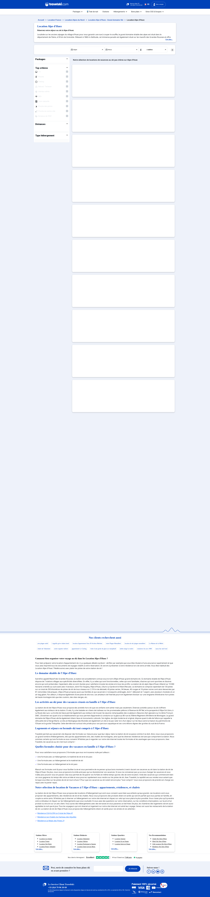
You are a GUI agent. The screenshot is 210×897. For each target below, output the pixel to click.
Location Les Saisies (45, 839)
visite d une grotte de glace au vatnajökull (103, 649)
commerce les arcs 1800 (144, 649)
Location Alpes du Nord (75, 20)
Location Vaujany (120, 839)
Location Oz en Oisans (122, 841)
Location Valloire (82, 841)
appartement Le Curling (79, 649)
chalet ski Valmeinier (44, 649)
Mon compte (159, 4)
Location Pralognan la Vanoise (86, 844)
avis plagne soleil (43, 643)
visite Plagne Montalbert (113, 643)
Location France (55, 20)
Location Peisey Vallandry (47, 847)
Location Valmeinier (83, 839)
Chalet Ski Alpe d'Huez (159, 839)
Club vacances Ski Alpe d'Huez (162, 844)
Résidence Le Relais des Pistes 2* (51, 820)
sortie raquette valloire (61, 649)
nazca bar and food (161, 649)
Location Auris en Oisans (122, 844)
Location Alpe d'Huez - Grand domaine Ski (106, 20)
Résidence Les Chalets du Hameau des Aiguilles (56, 817)
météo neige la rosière (126, 649)
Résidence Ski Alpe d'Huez (160, 847)
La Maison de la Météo (156, 643)
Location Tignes (44, 841)
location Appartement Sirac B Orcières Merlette (87, 643)
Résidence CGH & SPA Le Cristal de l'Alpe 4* (55, 813)
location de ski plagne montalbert (135, 643)
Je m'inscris (132, 869)
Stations (105, 12)
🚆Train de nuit (92, 12)
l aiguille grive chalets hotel (60, 643)
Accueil (41, 20)
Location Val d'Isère (45, 844)
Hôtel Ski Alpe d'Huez (159, 841)
